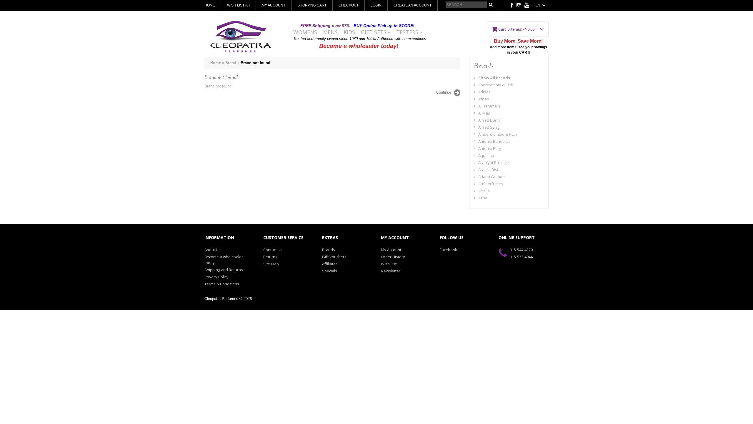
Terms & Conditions (221, 283)
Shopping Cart (311, 5)
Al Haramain (489, 106)
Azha (482, 198)
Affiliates (330, 263)
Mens (330, 32)
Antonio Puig (489, 148)
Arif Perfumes (490, 183)
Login (376, 5)
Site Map (271, 263)
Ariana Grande (491, 176)
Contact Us (272, 249)
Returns (270, 256)
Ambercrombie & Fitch (497, 134)
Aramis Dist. (488, 169)
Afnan (483, 99)
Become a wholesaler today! (359, 46)
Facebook (448, 249)
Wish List (389, 263)
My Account (273, 5)
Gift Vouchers (334, 256)
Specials (329, 271)
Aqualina (486, 155)
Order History (393, 256)
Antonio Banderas (494, 141)
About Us (212, 249)
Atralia (484, 190)
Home (209, 5)
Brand (230, 63)
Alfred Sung (488, 127)
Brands (328, 249)
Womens (305, 32)
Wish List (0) (238, 5)
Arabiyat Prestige (493, 162)
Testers (407, 32)
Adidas (484, 92)
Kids (349, 32)
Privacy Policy (216, 276)
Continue (443, 92)
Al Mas (484, 113)
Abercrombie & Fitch (496, 84)
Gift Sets (374, 32)
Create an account (413, 5)
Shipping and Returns (223, 269)
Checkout (349, 5)
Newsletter (390, 271)
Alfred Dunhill (490, 120)
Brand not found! (256, 63)
